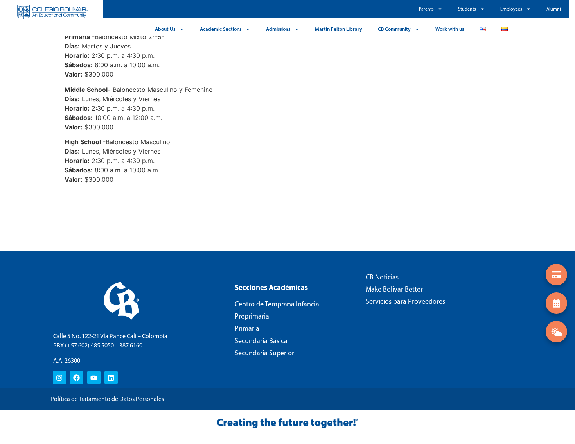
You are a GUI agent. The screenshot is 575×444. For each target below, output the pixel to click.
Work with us (449, 29)
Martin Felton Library (338, 29)
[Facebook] (76, 377)
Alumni (553, 9)
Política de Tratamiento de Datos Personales (107, 399)
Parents (426, 9)
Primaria (247, 328)
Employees (511, 9)
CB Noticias (382, 277)
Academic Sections (220, 29)
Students (467, 9)
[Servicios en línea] (556, 274)
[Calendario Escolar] (556, 303)
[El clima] (556, 331)
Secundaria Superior (264, 353)
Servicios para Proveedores (405, 301)
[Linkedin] (111, 377)
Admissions (278, 29)
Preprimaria (252, 316)
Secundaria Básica (261, 341)
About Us (165, 29)
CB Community (394, 29)
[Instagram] (59, 377)
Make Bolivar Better (394, 289)
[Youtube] (94, 377)
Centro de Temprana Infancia (277, 304)
